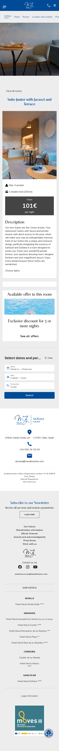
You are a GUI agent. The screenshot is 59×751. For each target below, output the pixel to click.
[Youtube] (37, 569)
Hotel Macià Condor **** (29, 625)
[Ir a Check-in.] (42, 5)
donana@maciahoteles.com (29, 461)
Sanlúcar (29, 675)
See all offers (29, 336)
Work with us (29, 544)
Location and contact (42, 16)
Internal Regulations (29, 479)
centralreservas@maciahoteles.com (31, 574)
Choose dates (12, 270)
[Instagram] (29, 569)
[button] (5, 145)
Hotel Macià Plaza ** (29, 636)
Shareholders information (29, 530)
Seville (29, 598)
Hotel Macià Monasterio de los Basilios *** (29, 631)
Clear (50, 358)
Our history (29, 526)
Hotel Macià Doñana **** (29, 681)
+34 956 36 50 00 (29, 449)
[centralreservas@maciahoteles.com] (13, 574)
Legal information (29, 696)
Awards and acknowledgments (30, 537)
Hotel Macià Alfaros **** (29, 665)
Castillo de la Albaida (29, 657)
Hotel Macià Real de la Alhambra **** (29, 642)
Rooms (26, 16)
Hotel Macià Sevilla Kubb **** (29, 604)
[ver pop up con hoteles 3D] (48, 733)
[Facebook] (22, 569)
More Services (29, 481)
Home (17, 16)
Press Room (29, 540)
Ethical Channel (29, 533)
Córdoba (29, 651)
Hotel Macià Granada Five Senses (29, 619)
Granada (29, 613)
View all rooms (14, 91)
